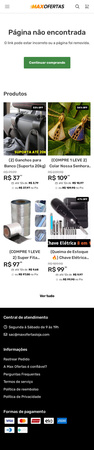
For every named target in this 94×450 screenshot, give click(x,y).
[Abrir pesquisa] (77, 6)
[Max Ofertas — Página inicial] (47, 6)
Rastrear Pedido (16, 359)
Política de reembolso (20, 389)
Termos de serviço (18, 382)
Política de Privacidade (22, 397)
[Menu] (7, 7)
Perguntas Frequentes (21, 374)
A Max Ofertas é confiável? (25, 366)
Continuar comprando (47, 63)
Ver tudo (47, 296)
